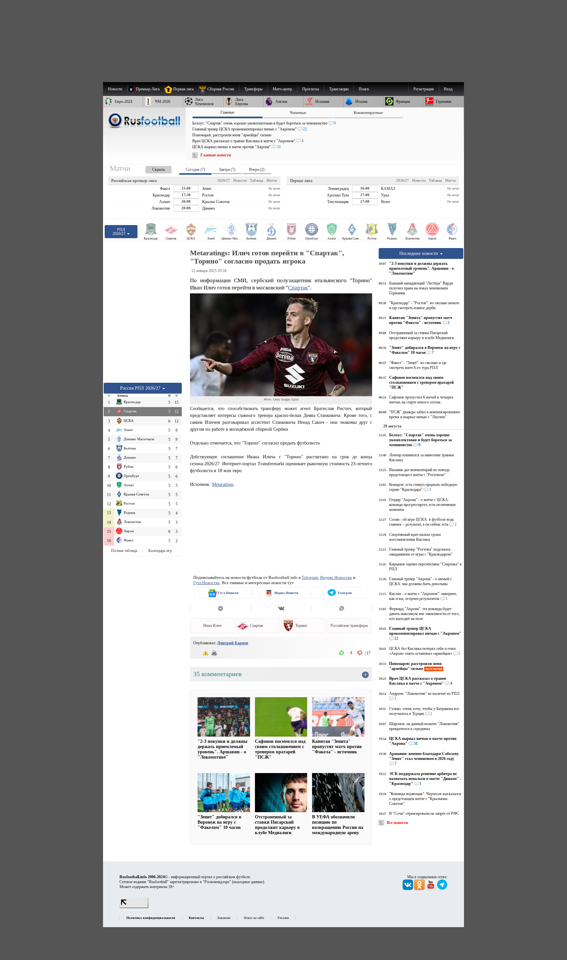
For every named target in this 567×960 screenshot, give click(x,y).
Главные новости (215, 155)
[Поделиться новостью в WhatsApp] (341, 609)
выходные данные (248, 882)
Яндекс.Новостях (336, 577)
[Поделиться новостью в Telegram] (220, 609)
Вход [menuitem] (448, 89)
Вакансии (224, 918)
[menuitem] (219, 89)
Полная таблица (124, 550)
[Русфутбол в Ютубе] (431, 888)
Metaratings (223, 484)
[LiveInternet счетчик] (133, 906)
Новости (240, 180)
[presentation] (152, 168)
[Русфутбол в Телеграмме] (442, 888)
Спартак (298, 288)
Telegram (310, 577)
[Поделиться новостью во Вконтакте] (281, 609)
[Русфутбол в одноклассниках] (420, 888)
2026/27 (223, 180)
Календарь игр (160, 550)
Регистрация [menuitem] (423, 89)
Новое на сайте (254, 918)
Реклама (283, 918)
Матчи (271, 180)
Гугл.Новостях (206, 582)
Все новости (397, 822)
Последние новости (419, 253)
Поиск (364, 89)
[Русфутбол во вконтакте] (408, 888)
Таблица (256, 180)
